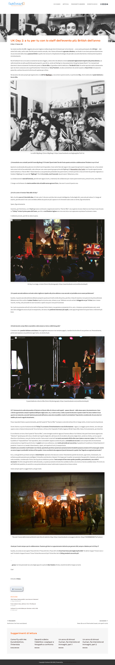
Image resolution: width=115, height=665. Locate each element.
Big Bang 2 (49, 75)
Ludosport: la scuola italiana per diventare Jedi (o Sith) (24, 608)
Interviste (16, 647)
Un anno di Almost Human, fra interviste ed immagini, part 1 (69, 642)
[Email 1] (101, 4)
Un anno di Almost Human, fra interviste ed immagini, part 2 (93, 642)
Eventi (12, 647)
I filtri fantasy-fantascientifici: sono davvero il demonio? (24, 599)
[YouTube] (107, 4)
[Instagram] (105, 4)
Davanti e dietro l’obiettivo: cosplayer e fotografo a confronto (44, 642)
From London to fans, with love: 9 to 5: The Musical (23, 604)
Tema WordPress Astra (69, 662)
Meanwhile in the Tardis (78, 169)
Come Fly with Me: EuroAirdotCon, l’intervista (19, 642)
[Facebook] (103, 4)
